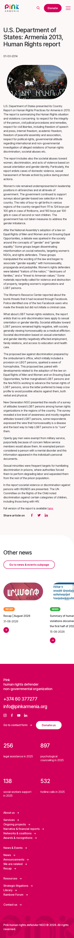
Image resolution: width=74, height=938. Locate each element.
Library (8, 890)
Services (9, 820)
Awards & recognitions (18, 837)
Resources (10, 878)
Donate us (49, 725)
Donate (53, 8)
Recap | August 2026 (16, 616)
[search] (38, 8)
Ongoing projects (15, 824)
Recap (7, 868)
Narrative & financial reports (21, 829)
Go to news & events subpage (29, 564)
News (7, 855)
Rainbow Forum (13, 894)
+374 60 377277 (20, 699)
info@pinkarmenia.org (25, 706)
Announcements (14, 859)
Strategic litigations (16, 885)
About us (9, 812)
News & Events (13, 847)
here (50, 508)
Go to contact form (15, 725)
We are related (13, 864)
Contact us (10, 904)
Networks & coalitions (17, 833)
